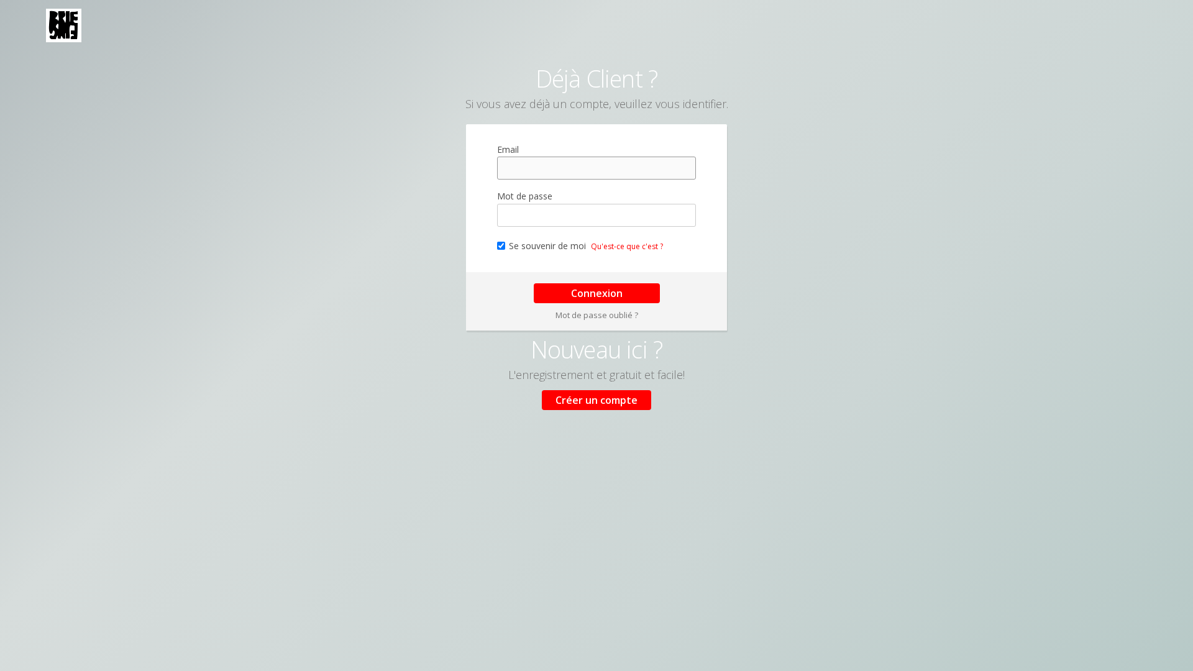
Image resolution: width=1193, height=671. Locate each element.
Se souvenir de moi (547, 246)
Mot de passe (524, 196)
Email (508, 149)
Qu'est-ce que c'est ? (627, 246)
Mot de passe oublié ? (596, 315)
